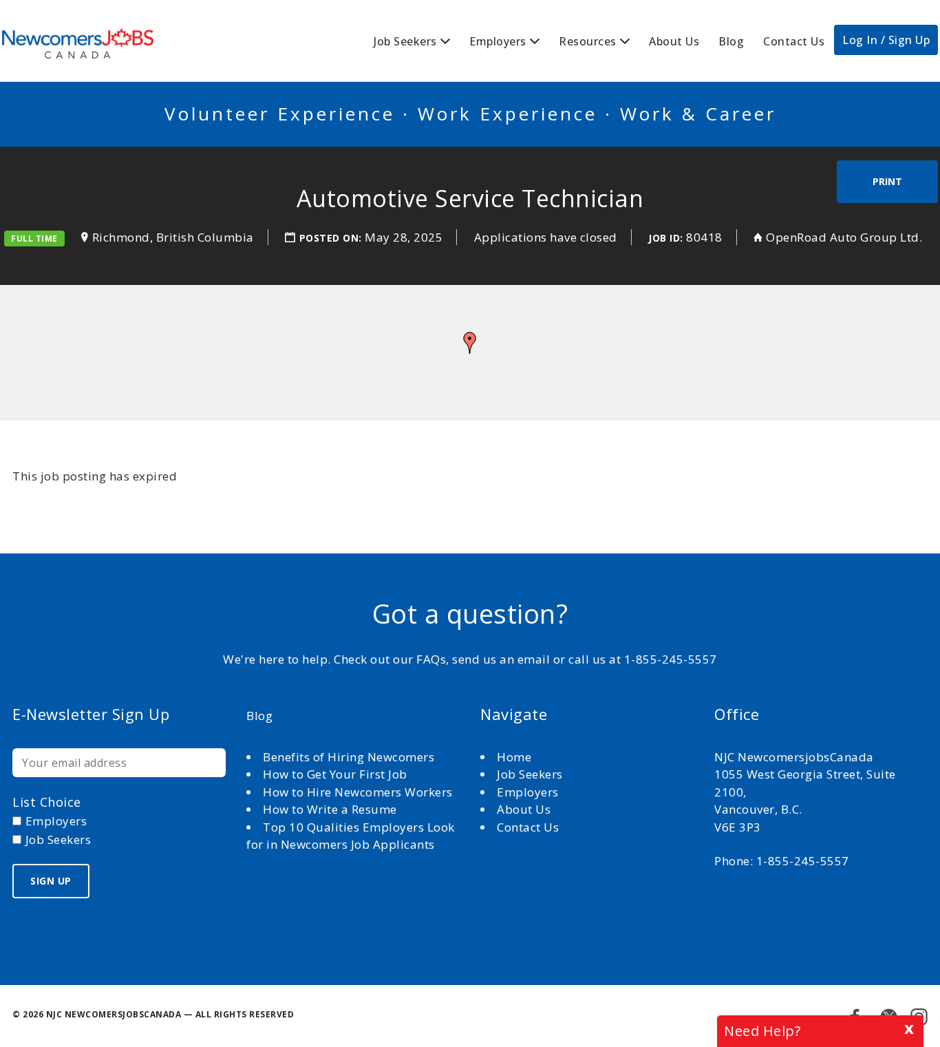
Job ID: (665, 237)
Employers (497, 41)
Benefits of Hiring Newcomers (348, 757)
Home (516, 757)
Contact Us (793, 41)
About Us (674, 41)
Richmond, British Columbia (173, 237)
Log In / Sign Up (886, 39)
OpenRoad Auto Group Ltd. (844, 237)
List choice (46, 802)
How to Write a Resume (330, 809)
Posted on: (332, 237)
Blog (731, 41)
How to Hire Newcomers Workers (358, 792)
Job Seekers (405, 41)
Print (887, 181)
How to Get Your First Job (335, 774)
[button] (470, 343)
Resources (588, 41)
